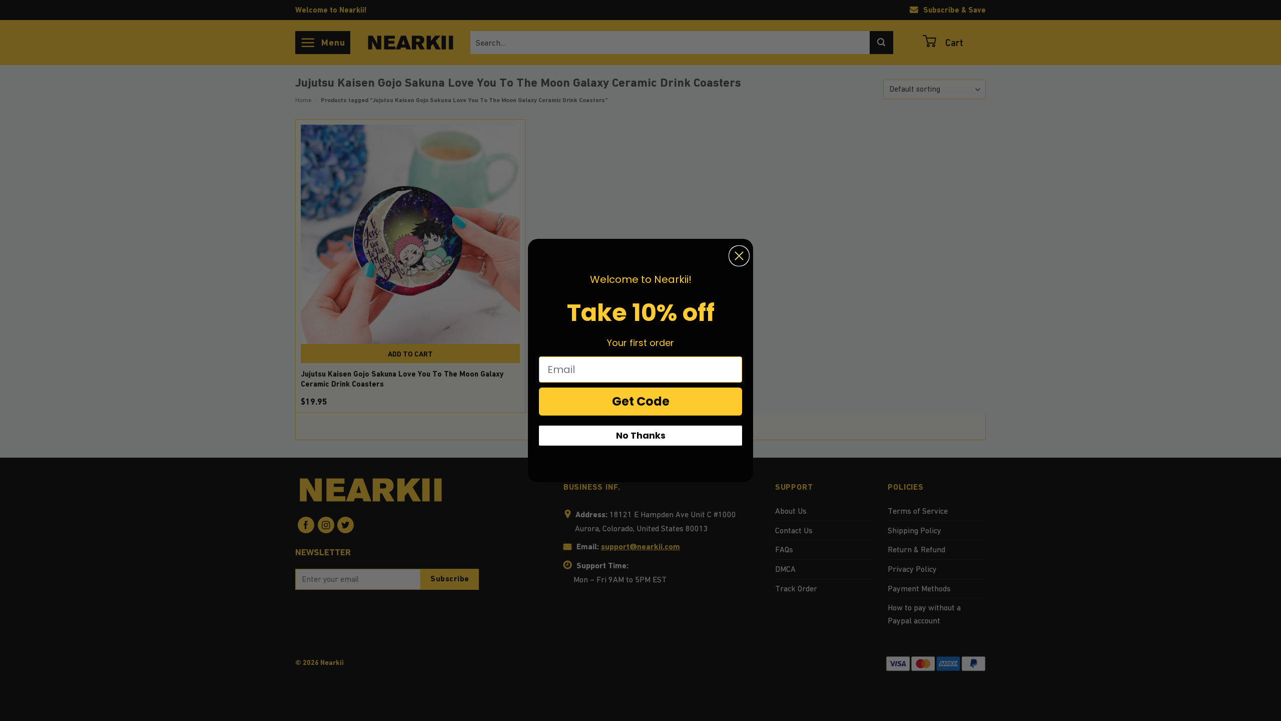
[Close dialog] (739, 255)
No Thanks (641, 435)
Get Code (641, 401)
